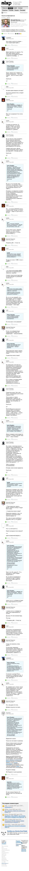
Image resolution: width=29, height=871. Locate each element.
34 (3, 780)
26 (3, 588)
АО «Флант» (4, 843)
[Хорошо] (19, 33)
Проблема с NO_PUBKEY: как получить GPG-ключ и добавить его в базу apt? (15, 816)
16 (3, 330)
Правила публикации (19, 841)
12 (3, 251)
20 (3, 423)
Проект (17, 10)
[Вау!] (20, 33)
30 (3, 660)
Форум (10, 8)
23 (3, 505)
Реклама (22, 10)
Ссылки (11, 10)
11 (3, 241)
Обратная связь (18, 844)
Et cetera (3, 17)
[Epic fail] (15, 33)
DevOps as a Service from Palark (17, 831)
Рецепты (4, 10)
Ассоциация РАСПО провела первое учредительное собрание (14, 821)
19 (3, 391)
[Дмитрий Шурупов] (6, 26)
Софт (15, 8)
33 (3, 715)
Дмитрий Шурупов (15, 20)
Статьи (20, 8)
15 (3, 312)
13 (3, 269)
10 (3, 220)
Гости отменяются (8, 16)
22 (3, 480)
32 (3, 703)
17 (3, 341)
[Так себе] (17, 33)
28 (3, 628)
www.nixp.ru (5, 863)
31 (3, 685)
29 (3, 642)
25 (3, 543)
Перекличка (8, 807)
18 (3, 363)
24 (3, 527)
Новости (4, 8)
